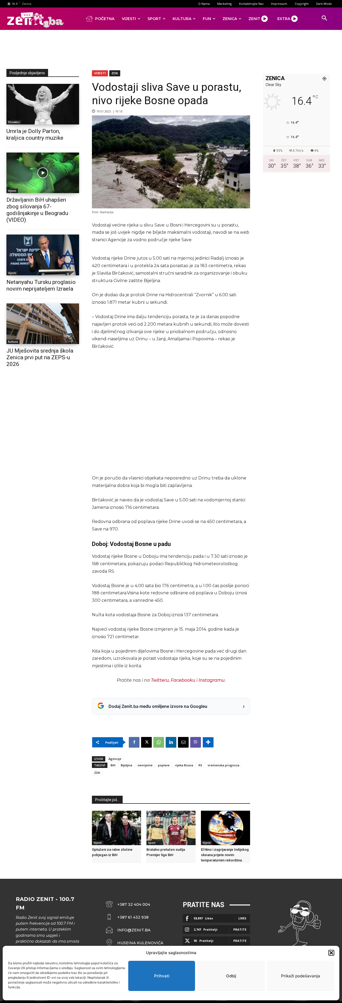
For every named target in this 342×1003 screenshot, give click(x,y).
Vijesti (12, 191)
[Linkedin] (171, 742)
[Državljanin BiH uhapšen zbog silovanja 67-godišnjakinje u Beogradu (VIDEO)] (42, 173)
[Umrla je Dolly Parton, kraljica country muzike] (42, 104)
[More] (208, 742)
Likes (242, 918)
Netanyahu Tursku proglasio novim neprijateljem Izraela (41, 285)
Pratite (239, 929)
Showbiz (14, 122)
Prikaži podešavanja (300, 975)
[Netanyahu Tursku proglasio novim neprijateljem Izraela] (42, 255)
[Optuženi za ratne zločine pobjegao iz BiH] (116, 828)
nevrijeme (145, 765)
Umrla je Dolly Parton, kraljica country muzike (34, 134)
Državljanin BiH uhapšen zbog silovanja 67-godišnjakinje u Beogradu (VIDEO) (37, 210)
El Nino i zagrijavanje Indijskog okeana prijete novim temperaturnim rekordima (225, 855)
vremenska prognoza (223, 765)
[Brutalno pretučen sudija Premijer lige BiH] (171, 828)
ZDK (114, 73)
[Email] (183, 742)
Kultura (13, 342)
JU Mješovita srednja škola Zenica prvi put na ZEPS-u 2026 (39, 357)
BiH (113, 765)
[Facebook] (134, 742)
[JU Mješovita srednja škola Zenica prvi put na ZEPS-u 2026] (42, 323)
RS (200, 765)
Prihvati (161, 975)
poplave (164, 765)
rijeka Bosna (184, 765)
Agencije (114, 759)
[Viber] (195, 742)
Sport (152, 843)
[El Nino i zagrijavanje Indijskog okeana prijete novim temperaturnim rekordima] (225, 828)
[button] (331, 952)
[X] (146, 742)
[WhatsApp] (158, 742)
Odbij (231, 975)
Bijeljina (126, 765)
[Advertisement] (171, 48)
